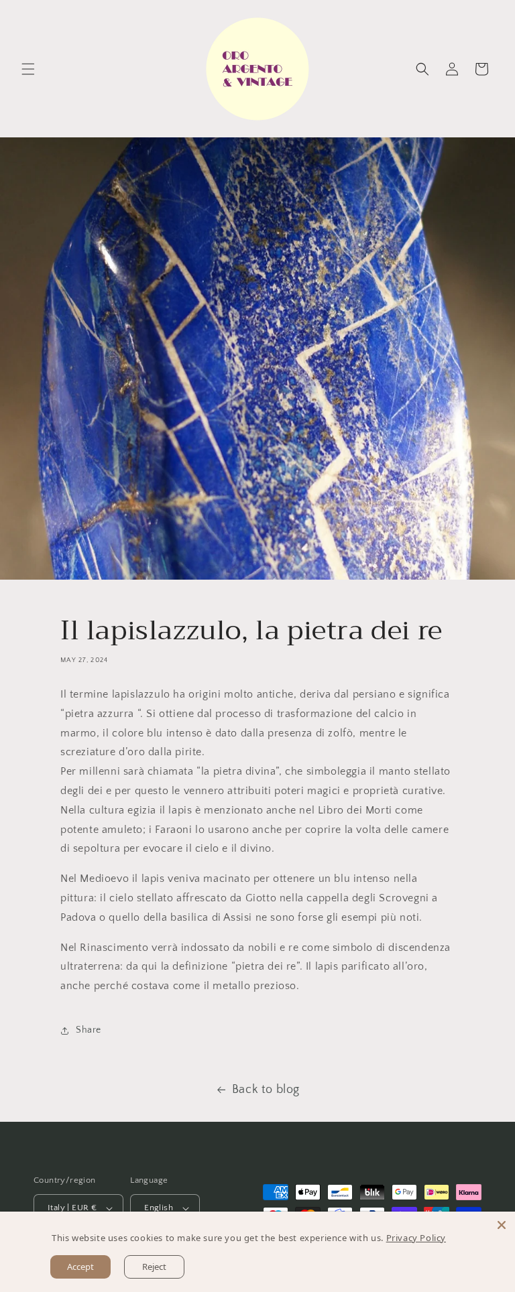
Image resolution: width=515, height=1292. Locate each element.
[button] (28, 69)
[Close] (501, 1225)
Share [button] (88, 1030)
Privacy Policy (416, 1238)
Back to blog (266, 1089)
